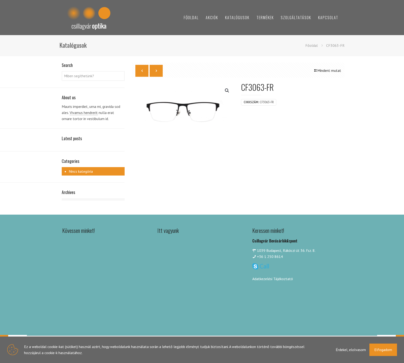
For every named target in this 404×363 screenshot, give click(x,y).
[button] (227, 90)
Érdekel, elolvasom (351, 349)
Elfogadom (383, 349)
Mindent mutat (329, 70)
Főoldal (311, 45)
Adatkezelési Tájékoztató (272, 278)
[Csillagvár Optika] (88, 17)
